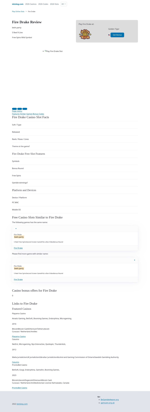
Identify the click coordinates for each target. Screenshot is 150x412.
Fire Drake (18, 248)
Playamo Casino (19, 336)
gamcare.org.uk (107, 403)
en (63, 4)
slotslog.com (22, 404)
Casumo (15, 362)
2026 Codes (43, 4)
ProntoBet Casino (19, 388)
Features (16, 114)
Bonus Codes (38, 114)
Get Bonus (117, 35)
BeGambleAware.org (110, 399)
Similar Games (26, 114)
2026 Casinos (30, 4)
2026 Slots (54, 4)
